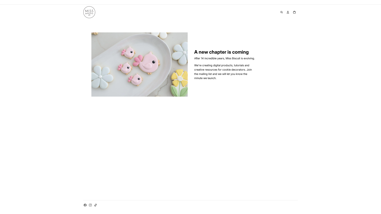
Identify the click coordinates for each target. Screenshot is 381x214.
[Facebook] (85, 205)
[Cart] (294, 12)
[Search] (281, 12)
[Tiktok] (95, 205)
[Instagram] (90, 205)
